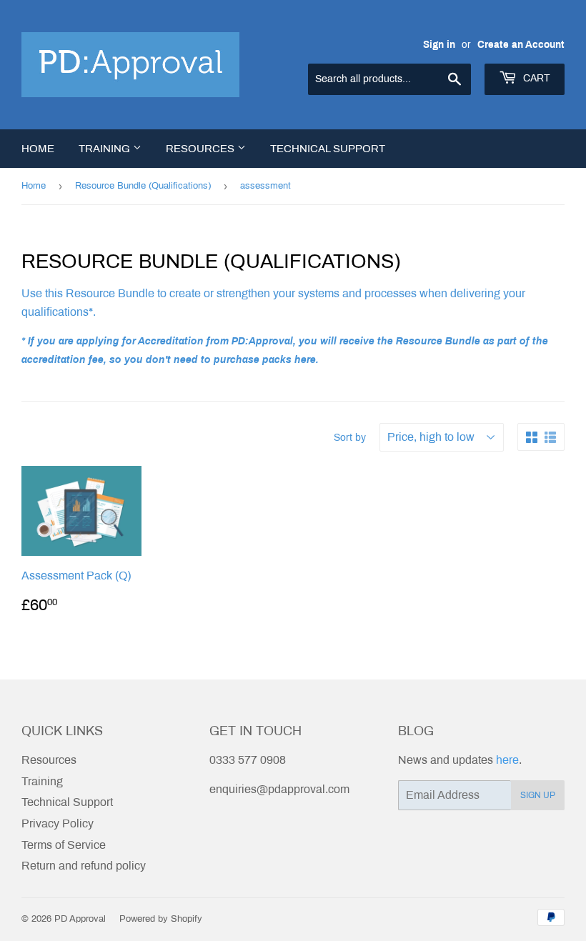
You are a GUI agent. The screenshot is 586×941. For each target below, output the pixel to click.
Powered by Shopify (160, 919)
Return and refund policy (83, 866)
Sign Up (537, 795)
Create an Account (521, 44)
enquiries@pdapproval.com (279, 789)
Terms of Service (63, 845)
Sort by (350, 437)
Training (106, 148)
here (507, 760)
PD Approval (80, 919)
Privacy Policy (57, 823)
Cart (535, 78)
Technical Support (327, 148)
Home (37, 148)
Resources (201, 148)
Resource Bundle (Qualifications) (143, 186)
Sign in (439, 44)
